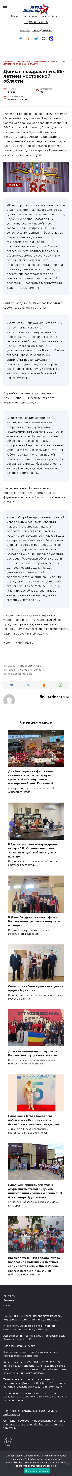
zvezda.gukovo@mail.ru (36, 30)
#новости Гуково (30, 665)
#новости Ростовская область (24, 669)
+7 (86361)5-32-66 (36, 22)
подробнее (19, 1459)
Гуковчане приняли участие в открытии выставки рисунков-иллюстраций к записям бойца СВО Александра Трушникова (35, 1191)
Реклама (8, 1300)
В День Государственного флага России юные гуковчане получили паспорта (34, 921)
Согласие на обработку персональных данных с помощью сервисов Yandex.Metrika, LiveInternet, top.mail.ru (34, 1424)
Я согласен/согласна (36, 1471)
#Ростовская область (18, 673)
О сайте (8, 1305)
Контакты (9, 1295)
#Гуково (10, 665)
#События (14, 185)
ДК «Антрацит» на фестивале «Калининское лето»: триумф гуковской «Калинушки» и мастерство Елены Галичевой (30, 777)
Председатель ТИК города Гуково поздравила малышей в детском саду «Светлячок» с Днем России (34, 1262)
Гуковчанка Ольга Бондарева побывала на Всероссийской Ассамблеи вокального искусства (33, 1120)
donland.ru (25, 642)
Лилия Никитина (54, 697)
